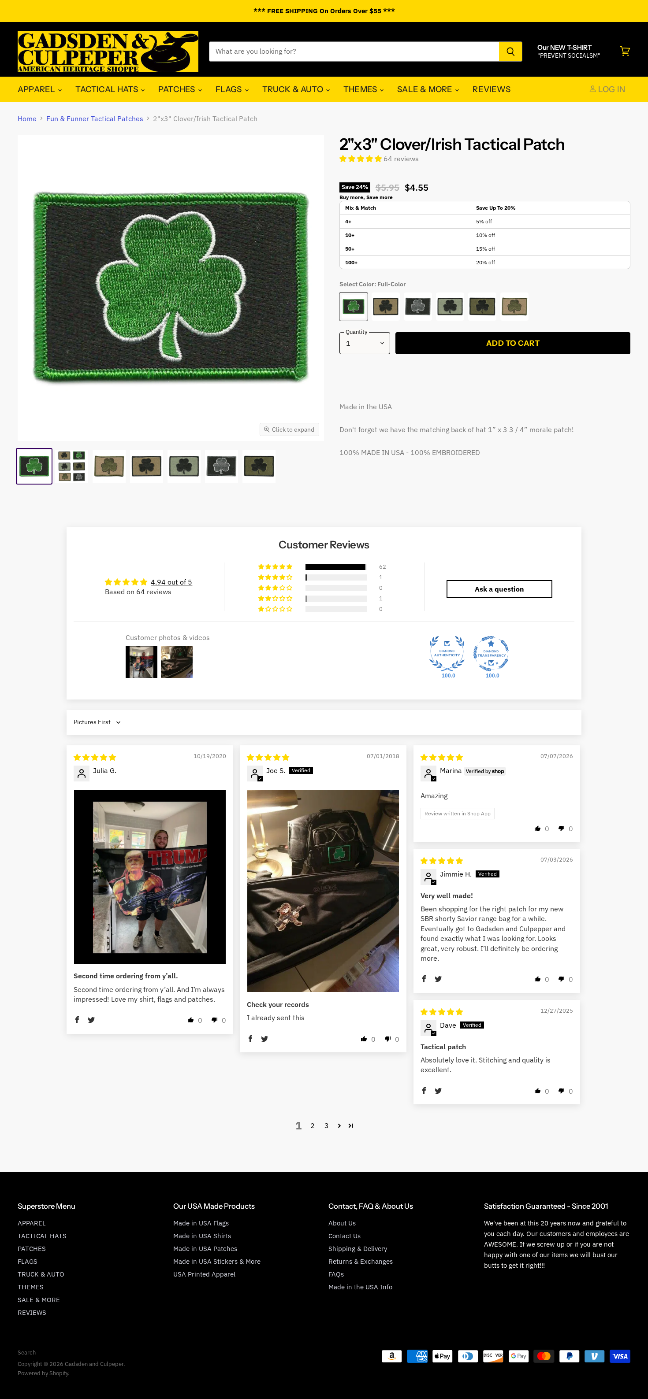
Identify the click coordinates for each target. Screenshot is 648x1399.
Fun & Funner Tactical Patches (94, 118)
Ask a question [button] (499, 589)
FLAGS (230, 89)
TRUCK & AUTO (293, 89)
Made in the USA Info (360, 1287)
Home (27, 118)
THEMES (361, 89)
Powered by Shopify (43, 1373)
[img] (95, 757)
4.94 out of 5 (171, 581)
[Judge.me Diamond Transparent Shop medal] (491, 653)
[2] (34, 466)
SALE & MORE (425, 89)
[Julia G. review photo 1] (150, 877)
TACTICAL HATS (107, 89)
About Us (342, 1223)
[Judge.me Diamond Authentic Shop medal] (447, 653)
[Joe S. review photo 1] (323, 891)
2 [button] (312, 1125)
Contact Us (344, 1236)
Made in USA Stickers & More (217, 1261)
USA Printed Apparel (204, 1274)
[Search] (510, 51)
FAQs (336, 1274)
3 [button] (326, 1125)
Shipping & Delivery (357, 1248)
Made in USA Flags (201, 1223)
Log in (610, 89)
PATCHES (177, 89)
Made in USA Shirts (202, 1236)
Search (27, 1352)
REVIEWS (491, 89)
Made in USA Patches (205, 1248)
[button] (361, 158)
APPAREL (37, 89)
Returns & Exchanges (360, 1261)
